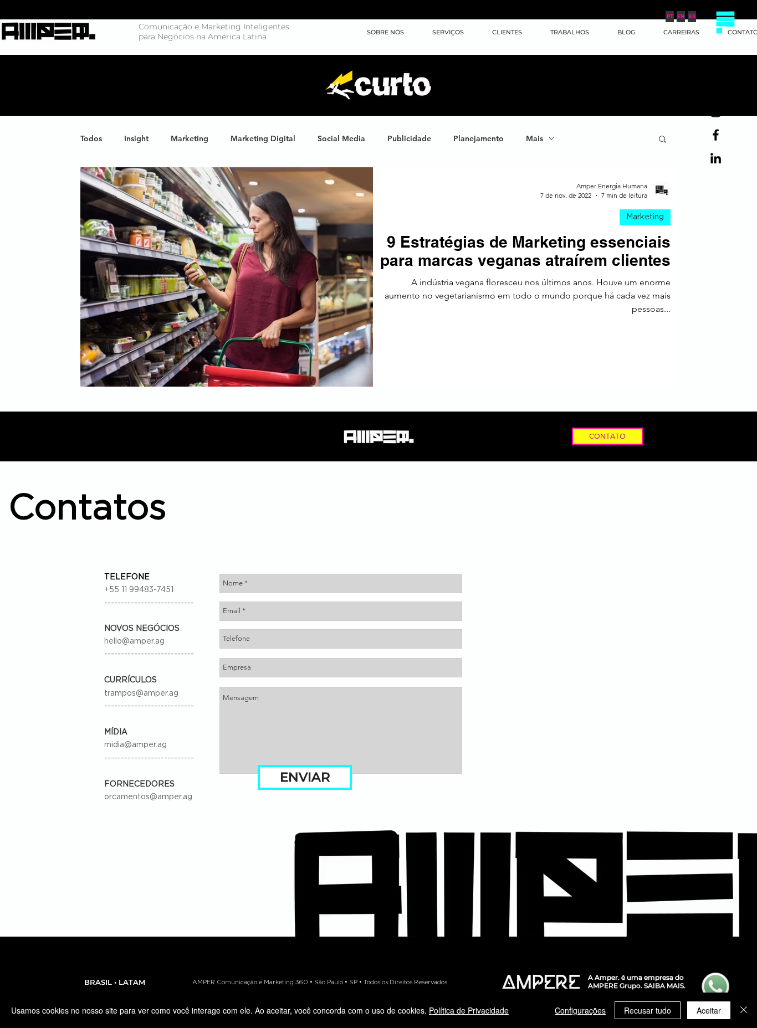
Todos (91, 138)
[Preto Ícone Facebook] (715, 134)
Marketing (189, 138)
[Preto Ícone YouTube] (715, 88)
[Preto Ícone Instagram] (715, 111)
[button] (725, 22)
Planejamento (478, 138)
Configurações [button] (580, 1010)
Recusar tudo (647, 1010)
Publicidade (409, 138)
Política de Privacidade (469, 1010)
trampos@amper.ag (141, 693)
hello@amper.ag (134, 641)
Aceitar (709, 1010)
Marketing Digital (263, 138)
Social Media (341, 138)
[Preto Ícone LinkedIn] (715, 158)
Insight (136, 138)
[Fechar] (743, 1010)
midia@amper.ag (135, 745)
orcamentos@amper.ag (148, 797)
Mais (534, 138)
